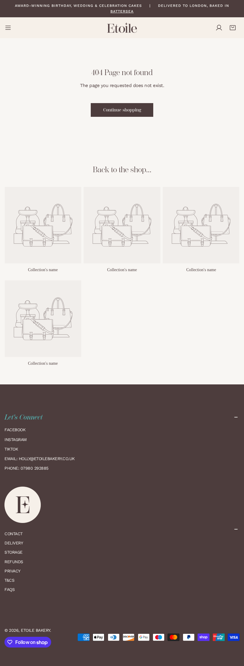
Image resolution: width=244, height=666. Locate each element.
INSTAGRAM (15, 439)
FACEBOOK (14, 429)
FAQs (9, 589)
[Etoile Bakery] (122, 27)
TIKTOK (11, 449)
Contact (13, 533)
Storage (13, 552)
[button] (233, 28)
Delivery (13, 543)
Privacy (12, 571)
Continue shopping (122, 110)
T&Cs (9, 580)
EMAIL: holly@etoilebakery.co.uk (40, 458)
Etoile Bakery (35, 630)
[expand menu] (8, 28)
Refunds (13, 561)
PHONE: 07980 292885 (26, 468)
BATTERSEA (122, 11)
